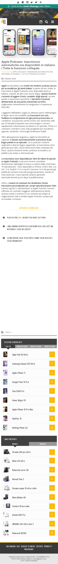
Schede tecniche (28, 546)
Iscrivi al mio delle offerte (30, 6)
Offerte (39, 546)
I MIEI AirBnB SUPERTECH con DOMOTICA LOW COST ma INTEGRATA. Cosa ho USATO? (30, 228)
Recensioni (10, 546)
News (9, 72)
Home (3, 72)
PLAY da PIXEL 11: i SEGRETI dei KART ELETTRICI (26, 217)
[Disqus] (29, 284)
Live (18, 546)
